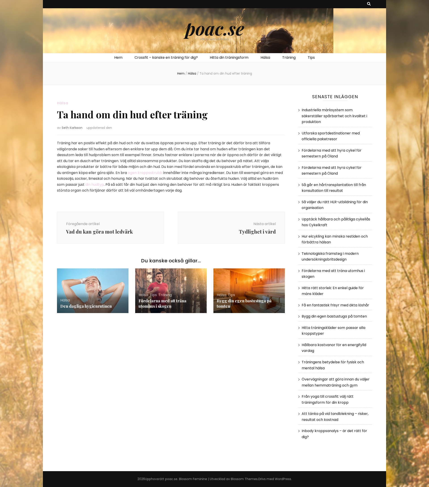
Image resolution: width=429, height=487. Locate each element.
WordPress (283, 479)
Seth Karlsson (72, 127)
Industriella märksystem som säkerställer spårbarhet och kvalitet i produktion (334, 115)
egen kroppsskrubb (145, 172)
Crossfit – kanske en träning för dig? (166, 57)
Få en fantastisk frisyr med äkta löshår (335, 305)
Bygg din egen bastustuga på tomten (334, 316)
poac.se (214, 28)
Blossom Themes (244, 479)
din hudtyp (94, 184)
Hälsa (265, 57)
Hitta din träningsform (229, 57)
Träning (289, 57)
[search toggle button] (369, 4)
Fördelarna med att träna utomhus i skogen (162, 303)
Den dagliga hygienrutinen (86, 306)
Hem (118, 57)
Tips (311, 57)
